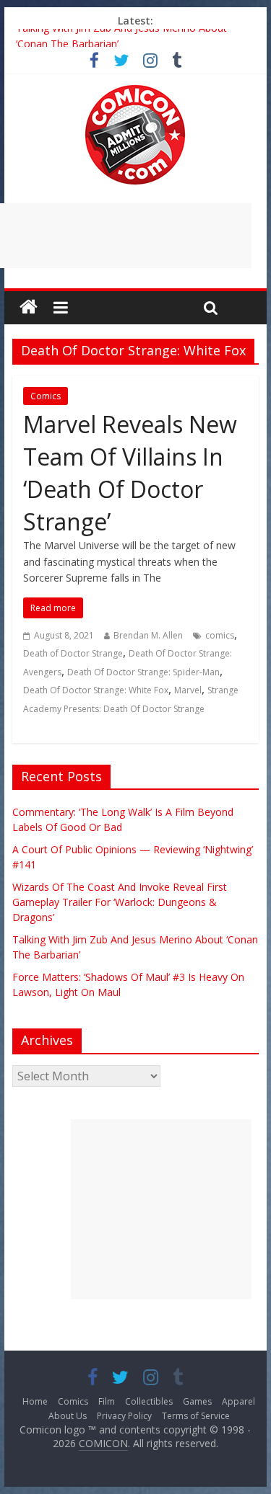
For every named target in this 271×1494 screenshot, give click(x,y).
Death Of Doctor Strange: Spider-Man (143, 672)
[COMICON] (135, 89)
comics (219, 635)
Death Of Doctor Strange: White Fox (95, 690)
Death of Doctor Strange (73, 653)
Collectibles (149, 1401)
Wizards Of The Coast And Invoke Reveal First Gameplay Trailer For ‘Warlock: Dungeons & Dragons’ (119, 902)
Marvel (188, 690)
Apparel (238, 1401)
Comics (45, 396)
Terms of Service (196, 1416)
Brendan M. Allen (148, 635)
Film (106, 1401)
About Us (67, 1416)
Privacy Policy (124, 1416)
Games (197, 1401)
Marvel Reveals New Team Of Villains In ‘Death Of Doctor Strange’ (130, 472)
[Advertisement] (161, 1209)
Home (35, 1401)
